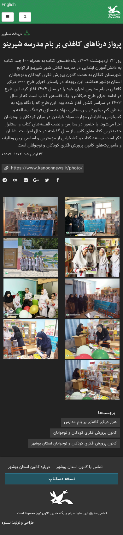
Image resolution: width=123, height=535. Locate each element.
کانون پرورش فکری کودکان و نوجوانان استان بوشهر (74, 443)
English (9, 4)
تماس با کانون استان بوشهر (79, 467)
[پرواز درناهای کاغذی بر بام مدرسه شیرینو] (92, 215)
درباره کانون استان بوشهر (29, 467)
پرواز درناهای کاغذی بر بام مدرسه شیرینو (62, 44)
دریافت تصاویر (12, 34)
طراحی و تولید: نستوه (18, 523)
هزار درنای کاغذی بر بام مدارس (90, 422)
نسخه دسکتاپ (62, 478)
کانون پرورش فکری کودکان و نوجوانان (82, 12)
